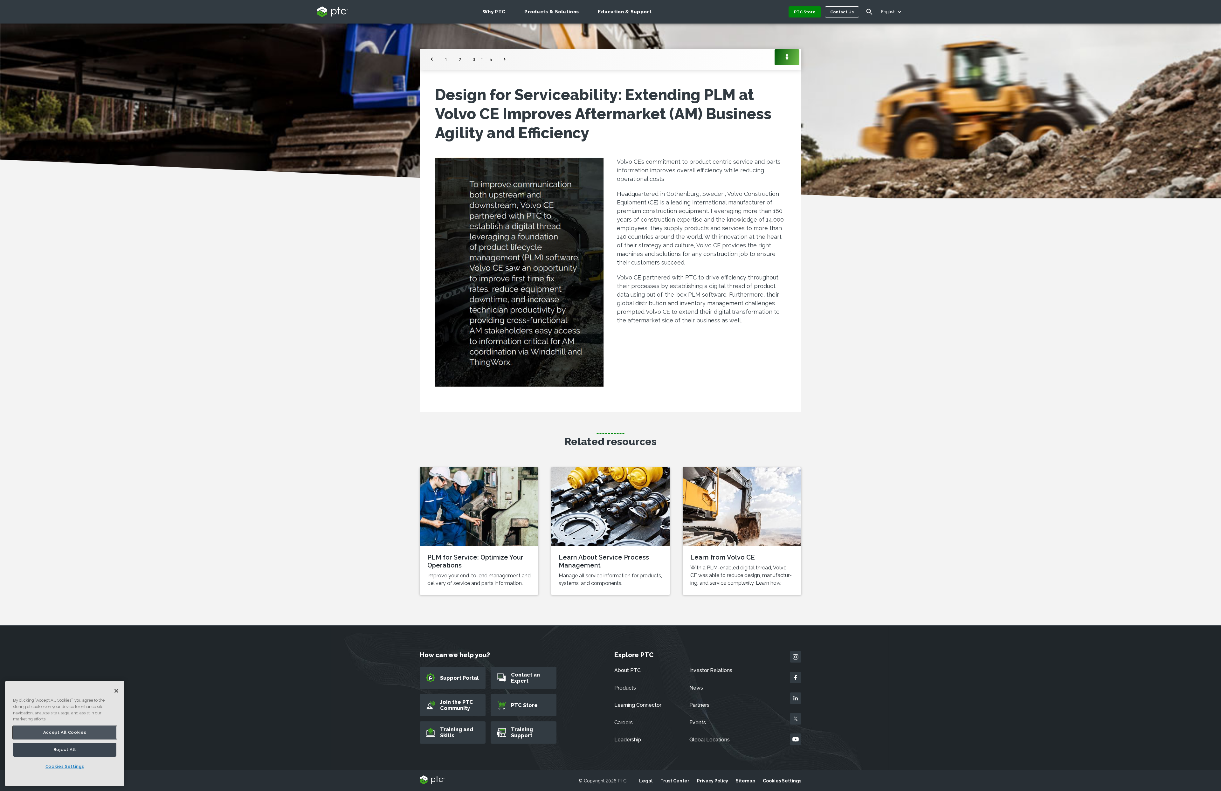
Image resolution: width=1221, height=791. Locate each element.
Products (625, 688)
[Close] (116, 691)
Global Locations (709, 740)
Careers (623, 722)
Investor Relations (710, 670)
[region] (64, 733)
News (696, 688)
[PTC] (432, 780)
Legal (646, 780)
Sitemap (745, 780)
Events (697, 722)
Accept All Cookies (64, 732)
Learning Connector (637, 705)
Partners (699, 705)
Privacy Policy (712, 780)
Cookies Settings (782, 780)
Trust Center (674, 780)
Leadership (627, 740)
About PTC (627, 670)
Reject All (65, 749)
